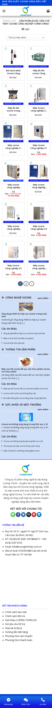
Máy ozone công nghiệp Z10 (13, 186)
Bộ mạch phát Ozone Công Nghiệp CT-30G (13, 72)
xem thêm (43, 298)
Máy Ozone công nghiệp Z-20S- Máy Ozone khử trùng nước (38, 110)
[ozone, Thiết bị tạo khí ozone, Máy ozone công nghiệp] (26, 11)
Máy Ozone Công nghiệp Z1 (38, 146)
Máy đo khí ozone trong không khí (13, 110)
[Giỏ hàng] (48, 11)
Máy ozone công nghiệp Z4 (38, 227)
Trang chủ (9, 20)
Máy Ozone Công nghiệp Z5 (13, 267)
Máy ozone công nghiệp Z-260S (13, 147)
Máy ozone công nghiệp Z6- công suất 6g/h (38, 267)
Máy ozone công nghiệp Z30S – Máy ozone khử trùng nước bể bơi (13, 228)
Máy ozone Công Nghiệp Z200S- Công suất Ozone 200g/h (38, 186)
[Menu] (4, 10)
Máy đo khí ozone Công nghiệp (38, 72)
